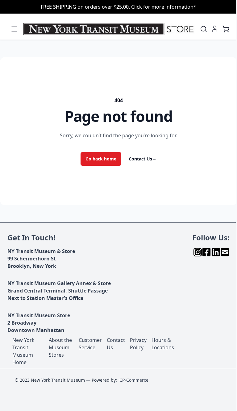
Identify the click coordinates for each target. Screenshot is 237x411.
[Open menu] (14, 29)
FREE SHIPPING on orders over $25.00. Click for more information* (118, 6)
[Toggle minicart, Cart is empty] (226, 29)
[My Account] (215, 29)
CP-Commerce (133, 380)
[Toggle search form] (204, 29)
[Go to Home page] (109, 29)
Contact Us (142, 159)
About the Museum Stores (60, 347)
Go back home (100, 159)
